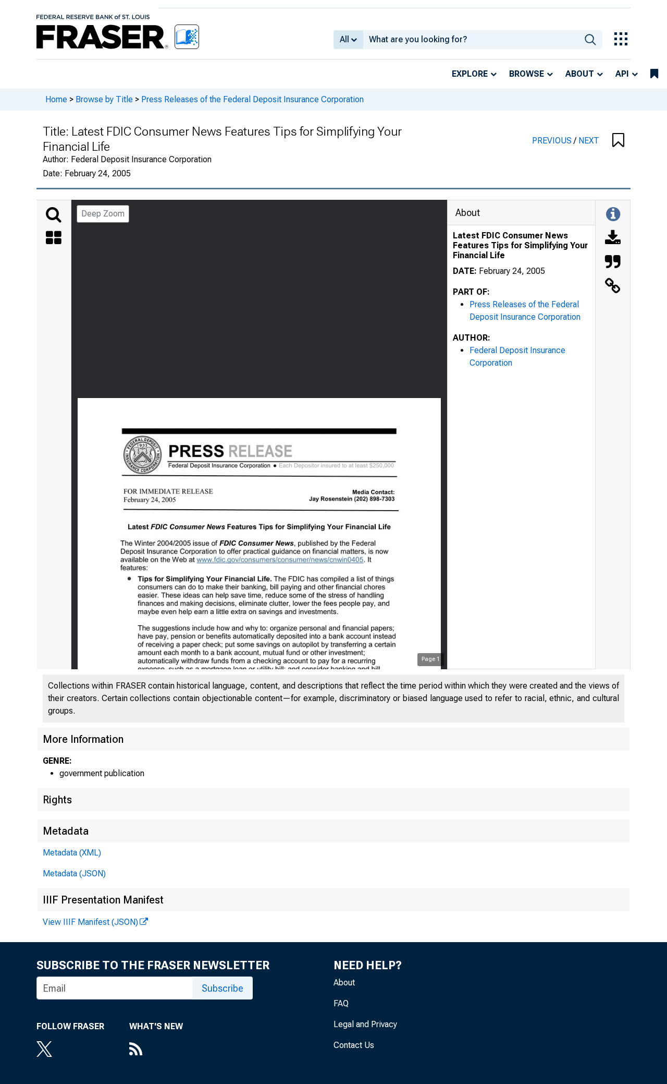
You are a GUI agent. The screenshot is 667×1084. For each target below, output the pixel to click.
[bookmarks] (654, 74)
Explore (470, 74)
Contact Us (354, 1045)
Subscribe (222, 988)
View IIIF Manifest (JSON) (90, 922)
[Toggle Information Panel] (613, 215)
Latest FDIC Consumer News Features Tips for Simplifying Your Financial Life (520, 245)
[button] (618, 141)
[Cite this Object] (613, 263)
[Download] (613, 239)
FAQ (341, 1003)
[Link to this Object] (613, 287)
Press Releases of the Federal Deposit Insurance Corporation (252, 99)
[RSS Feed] (156, 1050)
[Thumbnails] (54, 239)
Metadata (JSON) (74, 873)
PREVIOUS (553, 141)
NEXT (588, 141)
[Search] (54, 215)
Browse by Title (104, 99)
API (622, 74)
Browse (526, 74)
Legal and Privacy (365, 1024)
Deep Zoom (103, 214)
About (579, 74)
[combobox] (471, 39)
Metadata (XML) (72, 853)
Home (56, 99)
